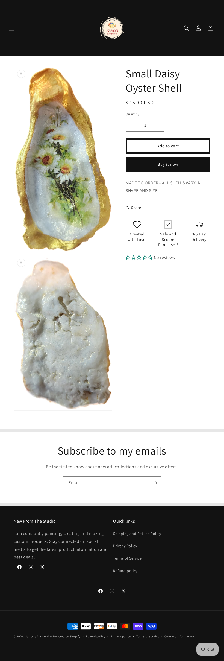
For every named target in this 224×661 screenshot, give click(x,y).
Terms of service (147, 636)
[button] (11, 28)
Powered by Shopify (66, 636)
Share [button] (136, 207)
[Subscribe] (155, 482)
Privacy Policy (125, 545)
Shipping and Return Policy (137, 533)
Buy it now (168, 164)
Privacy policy (121, 636)
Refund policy (125, 570)
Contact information (179, 636)
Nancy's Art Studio (38, 636)
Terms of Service (127, 558)
